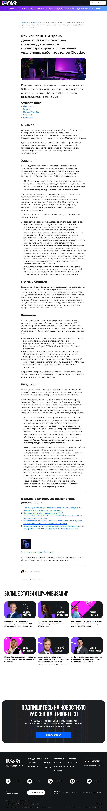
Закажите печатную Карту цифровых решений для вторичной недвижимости (50, 9)
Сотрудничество (35, 759)
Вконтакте (96, 781)
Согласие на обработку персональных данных (22, 804)
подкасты (57, 781)
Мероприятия (73, 763)
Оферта (99, 804)
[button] (53, 735)
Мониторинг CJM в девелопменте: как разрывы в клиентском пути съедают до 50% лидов (86, 624)
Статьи (47, 763)
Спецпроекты (59, 759)
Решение (27, 115)
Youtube (36, 781)
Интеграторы (59, 766)
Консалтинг (33, 767)
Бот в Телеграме (69, 792)
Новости (35, 22)
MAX (77, 781)
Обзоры (70, 766)
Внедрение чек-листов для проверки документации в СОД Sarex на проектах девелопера (18, 624)
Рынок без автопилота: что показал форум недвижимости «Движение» (51, 624)
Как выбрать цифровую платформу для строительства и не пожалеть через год (20, 659)
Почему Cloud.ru (31, 112)
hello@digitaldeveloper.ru (90, 792)
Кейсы (46, 759)
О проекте (72, 759)
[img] (9, 3)
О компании (29, 106)
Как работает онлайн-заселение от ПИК (43, 513)
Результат (28, 118)
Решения (57, 763)
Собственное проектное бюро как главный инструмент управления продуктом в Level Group (86, 659)
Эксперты (58, 770)
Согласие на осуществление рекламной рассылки (84, 807)
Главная (24, 22)
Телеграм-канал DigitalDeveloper (37, 552)
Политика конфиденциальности (17, 801)
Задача (26, 109)
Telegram (15, 781)
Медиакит (32, 763)
